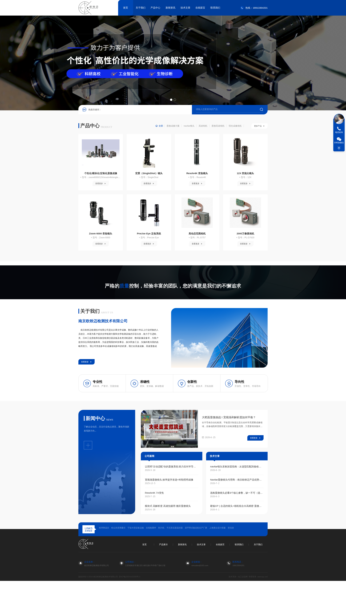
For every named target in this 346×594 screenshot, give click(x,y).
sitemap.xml (262, 577)
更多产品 (258, 126)
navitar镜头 (189, 126)
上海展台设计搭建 (217, 528)
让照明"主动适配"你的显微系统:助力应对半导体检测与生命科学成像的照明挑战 (171, 466)
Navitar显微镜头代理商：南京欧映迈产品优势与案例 (237, 479)
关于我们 (140, 7)
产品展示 (163, 544)
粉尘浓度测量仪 (118, 528)
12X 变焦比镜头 (245, 173)
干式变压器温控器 (175, 528)
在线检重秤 (151, 528)
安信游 (231, 528)
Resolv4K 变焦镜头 (197, 173)
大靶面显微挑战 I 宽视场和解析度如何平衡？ (229, 417)
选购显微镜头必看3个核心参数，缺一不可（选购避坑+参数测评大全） (237, 493)
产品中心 (155, 7)
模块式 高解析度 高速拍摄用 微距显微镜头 (168, 506)
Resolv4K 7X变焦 (154, 493)
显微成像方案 (173, 126)
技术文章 (185, 7)
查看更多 (99, 183)
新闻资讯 (170, 7)
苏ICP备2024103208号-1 (129, 577)
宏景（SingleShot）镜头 (149, 173)
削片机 (161, 528)
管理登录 (252, 577)
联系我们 (215, 7)
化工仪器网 (243, 577)
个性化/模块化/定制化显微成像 (100, 173)
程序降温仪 (104, 528)
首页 (125, 7)
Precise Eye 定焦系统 (149, 233)
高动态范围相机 (197, 233)
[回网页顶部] (339, 148)
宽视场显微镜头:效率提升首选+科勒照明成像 (169, 479)
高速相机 (203, 126)
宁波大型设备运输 (136, 528)
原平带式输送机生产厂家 (196, 528)
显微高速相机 (218, 126)
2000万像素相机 (245, 233)
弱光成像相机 (235, 126)
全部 (161, 126)
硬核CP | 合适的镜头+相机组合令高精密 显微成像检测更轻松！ (237, 506)
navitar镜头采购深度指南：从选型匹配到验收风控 (237, 466)
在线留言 (200, 7)
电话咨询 (339, 132)
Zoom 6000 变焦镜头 (100, 233)
